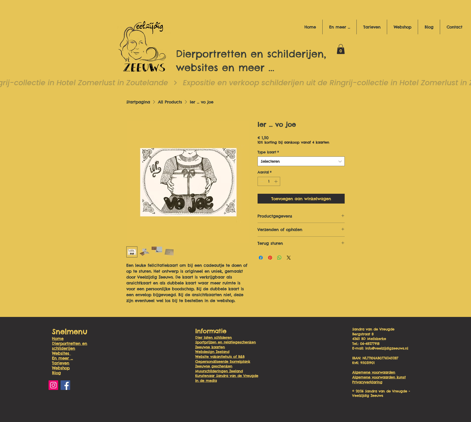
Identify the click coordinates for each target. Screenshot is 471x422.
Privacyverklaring (367, 382)
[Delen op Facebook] (261, 258)
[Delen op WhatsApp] (279, 258)
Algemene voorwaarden (373, 372)
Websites (61, 353)
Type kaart (268, 152)
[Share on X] (289, 258)
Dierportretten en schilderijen (69, 346)
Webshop (61, 367)
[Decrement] (261, 181)
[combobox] (301, 161)
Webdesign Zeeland (212, 352)
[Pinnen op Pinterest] (270, 258)
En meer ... (62, 358)
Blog (56, 372)
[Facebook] (65, 385)
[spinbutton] (268, 181)
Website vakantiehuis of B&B (220, 356)
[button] (339, 27)
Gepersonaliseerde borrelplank (222, 361)
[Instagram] (53, 385)
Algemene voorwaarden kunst (379, 377)
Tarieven (60, 363)
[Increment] (276, 181)
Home (58, 338)
